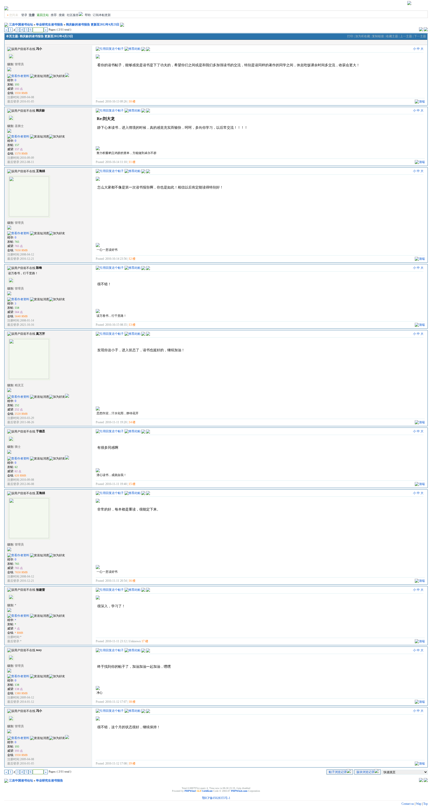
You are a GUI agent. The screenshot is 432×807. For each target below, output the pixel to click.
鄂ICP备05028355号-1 (216, 798)
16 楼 (132, 580)
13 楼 (132, 324)
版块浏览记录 (365, 772)
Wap (418, 804)
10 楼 (132, 101)
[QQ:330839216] (67, 76)
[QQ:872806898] (67, 458)
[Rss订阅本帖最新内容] (122, 24)
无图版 (388, 4)
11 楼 (132, 162)
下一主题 (420, 36)
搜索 (62, 15)
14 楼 (132, 422)
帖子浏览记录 (338, 772)
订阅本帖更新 (102, 15)
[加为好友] (57, 76)
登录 (24, 15)
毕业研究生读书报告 (49, 24)
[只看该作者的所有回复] (148, 48)
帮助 (88, 15)
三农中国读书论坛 (21, 24)
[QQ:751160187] (67, 396)
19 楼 (132, 763)
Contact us (408, 804)
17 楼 (145, 641)
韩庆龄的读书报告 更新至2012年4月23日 (92, 24)
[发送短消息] (39, 76)
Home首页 (419, 4)
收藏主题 (392, 36)
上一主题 (406, 36)
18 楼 (132, 702)
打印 (350, 36)
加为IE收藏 (362, 36)
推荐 (54, 15)
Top (425, 804)
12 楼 (132, 258)
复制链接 (378, 36)
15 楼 (132, 484)
